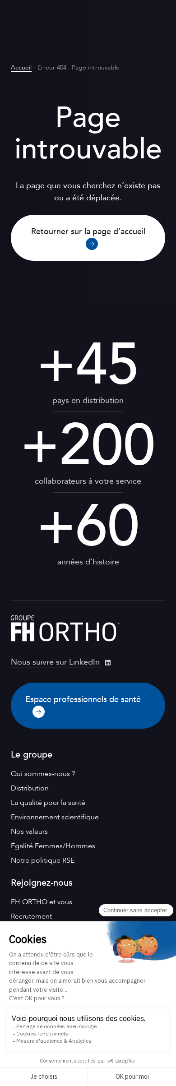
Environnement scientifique (55, 817)
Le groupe (31, 755)
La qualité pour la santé (48, 803)
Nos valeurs (29, 831)
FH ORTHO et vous (41, 902)
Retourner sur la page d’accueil (88, 231)
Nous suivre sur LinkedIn (56, 662)
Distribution (30, 788)
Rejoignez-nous (42, 883)
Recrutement (31, 916)
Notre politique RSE (42, 860)
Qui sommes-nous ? (43, 774)
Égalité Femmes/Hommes (53, 846)
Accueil (21, 67)
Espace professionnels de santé (83, 699)
